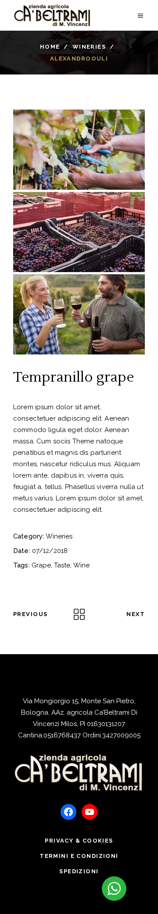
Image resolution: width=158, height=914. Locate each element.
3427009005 (121, 735)
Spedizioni (78, 871)
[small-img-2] (79, 232)
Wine (81, 565)
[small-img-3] (79, 314)
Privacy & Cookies (79, 840)
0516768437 (62, 735)
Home (50, 46)
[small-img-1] (79, 150)
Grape (41, 565)
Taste (62, 565)
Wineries (89, 46)
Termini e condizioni (79, 856)
